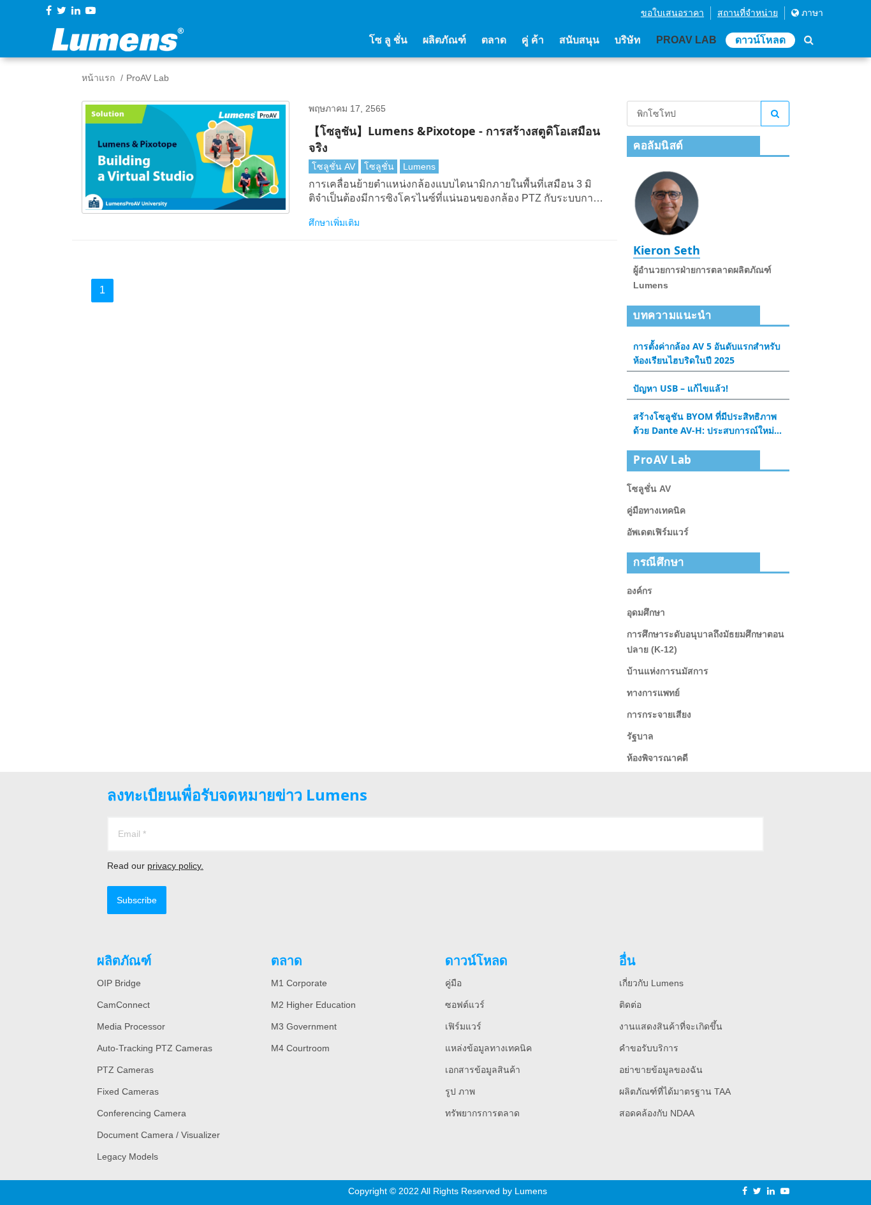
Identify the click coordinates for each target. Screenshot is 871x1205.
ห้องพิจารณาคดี (657, 758)
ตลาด (493, 39)
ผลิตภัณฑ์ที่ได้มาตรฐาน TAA (675, 1091)
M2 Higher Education (313, 1005)
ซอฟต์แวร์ (465, 1005)
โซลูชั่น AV (333, 166)
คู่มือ (453, 983)
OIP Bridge (119, 983)
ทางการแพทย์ (653, 693)
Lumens (419, 166)
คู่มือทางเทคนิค (656, 510)
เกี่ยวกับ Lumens (651, 983)
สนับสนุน (579, 39)
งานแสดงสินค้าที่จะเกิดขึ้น (670, 1026)
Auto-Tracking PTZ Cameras (154, 1048)
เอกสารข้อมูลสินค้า (482, 1070)
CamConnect (123, 1005)
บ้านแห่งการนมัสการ (667, 671)
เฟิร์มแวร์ (463, 1026)
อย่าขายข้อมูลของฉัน (661, 1070)
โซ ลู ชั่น (388, 39)
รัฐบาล (640, 736)
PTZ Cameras (125, 1070)
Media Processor (131, 1026)
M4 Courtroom (300, 1048)
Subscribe (137, 900)
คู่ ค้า (533, 39)
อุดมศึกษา (646, 612)
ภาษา (811, 13)
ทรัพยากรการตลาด (482, 1113)
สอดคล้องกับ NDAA (656, 1113)
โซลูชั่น (379, 166)
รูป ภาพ (460, 1091)
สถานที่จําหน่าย (747, 13)
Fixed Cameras (128, 1091)
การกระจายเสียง (659, 714)
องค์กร (639, 591)
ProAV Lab (686, 39)
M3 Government (304, 1026)
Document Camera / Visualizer (158, 1135)
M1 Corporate (299, 983)
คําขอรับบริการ (648, 1048)
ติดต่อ (630, 1005)
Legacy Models (127, 1156)
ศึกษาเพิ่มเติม (334, 223)
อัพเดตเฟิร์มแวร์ (658, 532)
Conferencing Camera (141, 1113)
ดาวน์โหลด (760, 39)
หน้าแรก (98, 78)
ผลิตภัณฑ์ (444, 39)
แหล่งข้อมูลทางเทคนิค (488, 1048)
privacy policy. (175, 866)
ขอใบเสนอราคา (672, 13)
